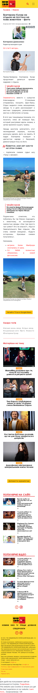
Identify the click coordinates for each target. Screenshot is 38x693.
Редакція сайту (5, 673)
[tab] (17, 607)
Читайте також (20, 89)
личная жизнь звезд (12, 328)
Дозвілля (32, 625)
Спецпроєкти (19, 629)
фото (23, 331)
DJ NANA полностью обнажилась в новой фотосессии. (21, 252)
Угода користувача (6, 669)
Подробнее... (25, 684)
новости (30, 331)
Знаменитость (9, 98)
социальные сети (11, 331)
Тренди (23, 625)
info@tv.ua (13, 662)
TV (17, 625)
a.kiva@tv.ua (25, 664)
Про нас (3, 671)
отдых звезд (28, 328)
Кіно (13, 625)
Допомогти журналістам (19, 481)
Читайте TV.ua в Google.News (19, 312)
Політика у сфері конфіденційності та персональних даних (17, 667)
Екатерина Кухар (11, 333)
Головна (6, 10)
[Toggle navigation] (33, 4)
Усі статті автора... (11, 48)
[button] (27, 4)
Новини (16, 10)
